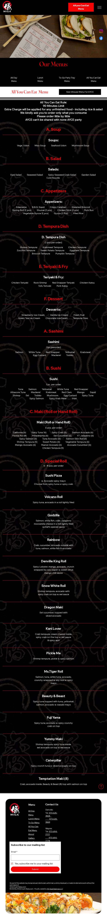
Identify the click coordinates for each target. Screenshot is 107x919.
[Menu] (99, 7)
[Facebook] (101, 38)
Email (14, 851)
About (31, 834)
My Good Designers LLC (55, 889)
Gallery (31, 838)
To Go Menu (33, 822)
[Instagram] (101, 31)
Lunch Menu (33, 818)
